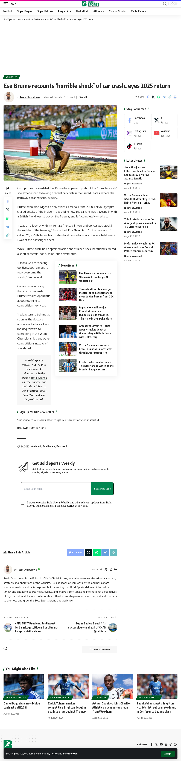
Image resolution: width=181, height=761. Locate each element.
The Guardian (77, 230)
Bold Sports (39, 377)
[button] (168, 754)
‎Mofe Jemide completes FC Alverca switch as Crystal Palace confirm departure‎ (139, 247)
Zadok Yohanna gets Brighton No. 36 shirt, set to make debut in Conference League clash (156, 707)
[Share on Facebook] (147, 97)
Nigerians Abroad (133, 183)
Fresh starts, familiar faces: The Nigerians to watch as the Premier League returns (96, 366)
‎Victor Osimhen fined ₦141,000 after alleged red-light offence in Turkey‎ (140, 199)
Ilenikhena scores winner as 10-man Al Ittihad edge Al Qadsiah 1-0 (95, 277)
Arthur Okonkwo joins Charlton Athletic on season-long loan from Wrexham (111, 707)
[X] (106, 569)
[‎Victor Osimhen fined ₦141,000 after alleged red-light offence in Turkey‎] (168, 200)
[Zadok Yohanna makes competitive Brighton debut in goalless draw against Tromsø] (68, 686)
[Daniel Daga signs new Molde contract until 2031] (24, 686)
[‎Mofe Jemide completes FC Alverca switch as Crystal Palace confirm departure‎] (168, 248)
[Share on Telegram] (164, 97)
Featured (61, 446)
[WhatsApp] (175, 744)
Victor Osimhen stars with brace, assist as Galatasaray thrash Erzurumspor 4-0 (95, 349)
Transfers (100, 698)
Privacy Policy (50, 753)
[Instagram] (110, 569)
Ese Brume (49, 446)
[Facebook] (101, 569)
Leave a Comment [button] (101, 649)
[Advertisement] (90, 47)
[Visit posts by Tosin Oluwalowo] (8, 569)
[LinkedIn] (115, 569)
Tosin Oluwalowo (30, 97)
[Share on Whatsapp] (158, 97)
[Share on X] (153, 97)
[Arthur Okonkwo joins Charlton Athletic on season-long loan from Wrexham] (112, 686)
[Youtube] (164, 133)
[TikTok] (171, 744)
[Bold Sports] (90, 3)
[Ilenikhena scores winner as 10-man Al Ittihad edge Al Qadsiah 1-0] (68, 277)
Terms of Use (70, 753)
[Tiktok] (137, 146)
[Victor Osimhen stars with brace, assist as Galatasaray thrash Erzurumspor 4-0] (68, 349)
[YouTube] (161, 744)
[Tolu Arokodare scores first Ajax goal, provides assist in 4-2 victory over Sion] (168, 224)
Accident (36, 446)
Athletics (11, 77)
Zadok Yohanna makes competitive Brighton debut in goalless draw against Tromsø (67, 707)
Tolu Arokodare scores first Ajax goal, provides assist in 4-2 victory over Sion (140, 223)
